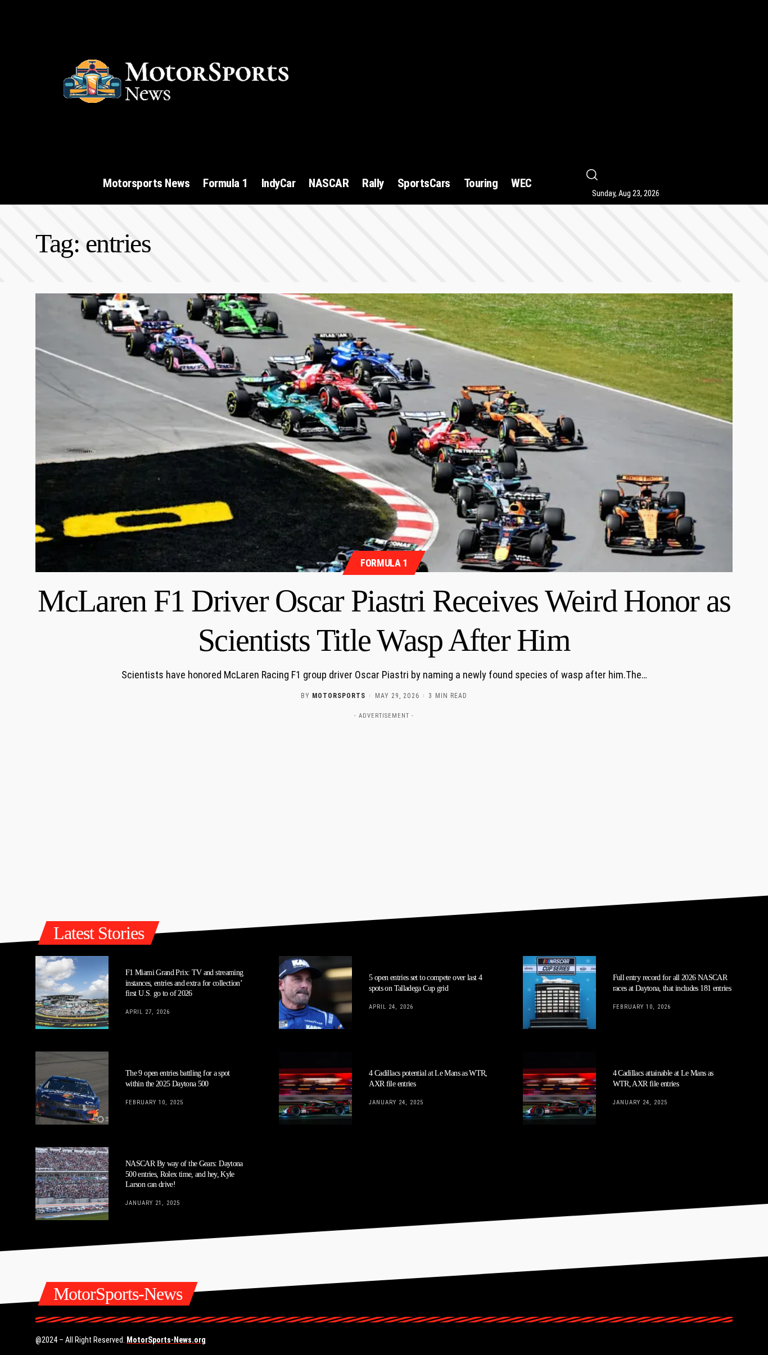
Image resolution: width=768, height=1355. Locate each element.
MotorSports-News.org (166, 1339)
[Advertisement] (526, 76)
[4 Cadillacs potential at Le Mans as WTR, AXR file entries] (315, 1088)
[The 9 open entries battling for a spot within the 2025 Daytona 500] (72, 1088)
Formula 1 (384, 563)
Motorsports (338, 696)
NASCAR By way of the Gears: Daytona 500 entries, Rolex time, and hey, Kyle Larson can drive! (184, 1173)
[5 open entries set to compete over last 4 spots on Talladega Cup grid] (315, 992)
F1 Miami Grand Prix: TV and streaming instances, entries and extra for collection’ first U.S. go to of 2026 (184, 982)
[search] (668, 174)
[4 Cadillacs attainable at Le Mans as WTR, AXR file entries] (559, 1088)
